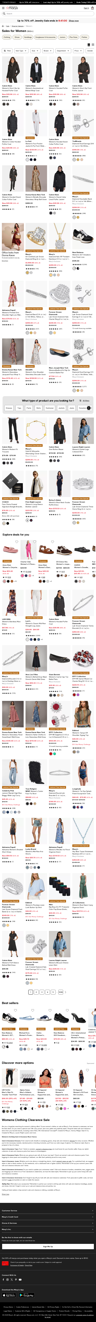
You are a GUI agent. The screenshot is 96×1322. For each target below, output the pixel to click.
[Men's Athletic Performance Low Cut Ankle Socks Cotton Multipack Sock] (28, 1078)
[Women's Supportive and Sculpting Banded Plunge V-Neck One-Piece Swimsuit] (63, 1078)
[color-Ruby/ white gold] (50, 753)
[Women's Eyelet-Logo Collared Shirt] (83, 431)
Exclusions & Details (17, 1265)
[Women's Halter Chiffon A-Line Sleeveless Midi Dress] (36, 714)
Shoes (17, 37)
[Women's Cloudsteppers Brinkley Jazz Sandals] (44, 1018)
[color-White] (27, 520)
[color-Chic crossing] (43, 1106)
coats (10, 1180)
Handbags (28, 37)
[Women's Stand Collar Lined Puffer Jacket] (59, 178)
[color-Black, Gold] (7, 523)
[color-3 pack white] (29, 1108)
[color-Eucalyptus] (61, 1108)
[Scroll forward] (89, 408)
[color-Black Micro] (73, 1049)
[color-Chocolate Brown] (58, 575)
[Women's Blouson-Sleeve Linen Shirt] (59, 944)
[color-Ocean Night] (54, 695)
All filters (86, 401)
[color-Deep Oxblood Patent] (76, 1049)
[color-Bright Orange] (39, 1106)
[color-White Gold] (74, 159)
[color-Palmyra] (7, 812)
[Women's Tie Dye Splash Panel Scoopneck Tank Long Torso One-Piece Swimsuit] (83, 772)
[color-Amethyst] (78, 694)
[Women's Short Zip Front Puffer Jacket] (83, 69)
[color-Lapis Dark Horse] (31, 639)
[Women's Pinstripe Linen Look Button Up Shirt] (36, 886)
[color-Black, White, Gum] (74, 268)
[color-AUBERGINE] (7, 976)
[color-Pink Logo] (79, 581)
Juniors (62, 37)
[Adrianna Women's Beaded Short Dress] (13, 831)
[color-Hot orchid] (64, 1108)
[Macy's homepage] (3, 26)
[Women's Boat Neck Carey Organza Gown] (83, 886)
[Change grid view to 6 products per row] (93, 44)
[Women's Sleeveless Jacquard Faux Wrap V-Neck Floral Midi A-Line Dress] (13, 351)
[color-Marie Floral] (22, 575)
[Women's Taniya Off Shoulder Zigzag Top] (83, 714)
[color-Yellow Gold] (78, 159)
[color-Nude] (31, 104)
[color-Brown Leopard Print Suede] (94, 575)
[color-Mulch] (7, 104)
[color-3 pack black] (25, 1108)
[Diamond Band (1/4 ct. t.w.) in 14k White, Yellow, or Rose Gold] (36, 294)
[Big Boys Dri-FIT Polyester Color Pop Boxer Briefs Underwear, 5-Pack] (59, 886)
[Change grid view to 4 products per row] (89, 44)
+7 (69, 575)
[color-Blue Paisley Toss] (26, 575)
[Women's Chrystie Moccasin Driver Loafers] (11, 550)
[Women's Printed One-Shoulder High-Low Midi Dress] (13, 294)
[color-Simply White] (27, 639)
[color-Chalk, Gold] (4, 523)
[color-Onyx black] (82, 1106)
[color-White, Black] (78, 268)
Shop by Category (18, 26)
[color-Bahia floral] (57, 1108)
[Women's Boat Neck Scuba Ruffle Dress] (59, 484)
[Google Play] (27, 1295)
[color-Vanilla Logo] (28, 1049)
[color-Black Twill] (27, 104)
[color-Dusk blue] (75, 1106)
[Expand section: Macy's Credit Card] (48, 1217)
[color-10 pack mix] (21, 1108)
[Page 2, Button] (65, 992)
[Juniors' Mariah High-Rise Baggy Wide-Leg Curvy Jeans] (13, 772)
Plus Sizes (73, 37)
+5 (33, 575)
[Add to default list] (16, 541)
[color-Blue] (78, 751)
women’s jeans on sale (63, 1161)
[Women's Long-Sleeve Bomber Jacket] (36, 484)
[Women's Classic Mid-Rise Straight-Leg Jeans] (36, 603)
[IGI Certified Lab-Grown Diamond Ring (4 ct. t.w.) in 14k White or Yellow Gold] (36, 236)
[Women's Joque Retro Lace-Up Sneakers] (64, 550)
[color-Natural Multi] (62, 575)
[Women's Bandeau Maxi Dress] (13, 603)
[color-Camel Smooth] (65, 575)
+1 (49, 1049)
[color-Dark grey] (11, 1111)
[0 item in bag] (92, 8)
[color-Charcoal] (7, 463)
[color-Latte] (79, 1106)
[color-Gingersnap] (93, 1045)
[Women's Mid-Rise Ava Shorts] (36, 831)
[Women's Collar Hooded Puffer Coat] (13, 123)
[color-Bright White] (31, 867)
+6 (42, 639)
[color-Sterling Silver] (50, 332)
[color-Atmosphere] (78, 104)
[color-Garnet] (74, 694)
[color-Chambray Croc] (21, 1049)
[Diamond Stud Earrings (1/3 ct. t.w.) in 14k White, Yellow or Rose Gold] (83, 351)
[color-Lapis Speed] (38, 639)
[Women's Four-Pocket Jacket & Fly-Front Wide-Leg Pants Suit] (36, 123)
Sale (7, 26)
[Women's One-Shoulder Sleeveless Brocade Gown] (36, 351)
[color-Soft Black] (34, 639)
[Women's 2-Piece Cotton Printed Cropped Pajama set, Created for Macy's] (28, 550)
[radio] (4, 104)
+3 (31, 1049)
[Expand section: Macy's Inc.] (48, 1229)
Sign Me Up (48, 1246)
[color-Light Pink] (4, 581)
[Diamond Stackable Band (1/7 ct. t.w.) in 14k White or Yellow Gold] (83, 178)
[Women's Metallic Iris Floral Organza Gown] (59, 831)
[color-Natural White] (27, 159)
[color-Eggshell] (54, 213)
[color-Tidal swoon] (78, 807)
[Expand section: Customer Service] (48, 1211)
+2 (51, 581)
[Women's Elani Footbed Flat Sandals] (46, 550)
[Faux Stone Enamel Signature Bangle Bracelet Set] (13, 484)
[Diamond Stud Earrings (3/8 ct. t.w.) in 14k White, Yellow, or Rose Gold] (83, 123)
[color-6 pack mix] (32, 1108)
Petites (84, 37)
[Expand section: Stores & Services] (48, 1223)
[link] (13, 95)
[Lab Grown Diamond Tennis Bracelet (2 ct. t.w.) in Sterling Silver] (83, 603)
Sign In (86, 8)
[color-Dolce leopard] (47, 1106)
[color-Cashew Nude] (58, 695)
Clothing (7, 37)
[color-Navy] (54, 157)
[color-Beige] (34, 803)
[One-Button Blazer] (59, 431)
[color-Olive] (74, 751)
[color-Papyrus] (62, 695)
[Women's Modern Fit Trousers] (13, 431)
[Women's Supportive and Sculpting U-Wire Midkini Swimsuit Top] (46, 1078)
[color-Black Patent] (80, 1049)
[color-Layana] (90, 1045)
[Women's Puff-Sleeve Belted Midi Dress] (13, 944)
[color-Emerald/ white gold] (54, 753)
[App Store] (9, 1295)
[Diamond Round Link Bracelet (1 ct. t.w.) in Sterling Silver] (59, 772)
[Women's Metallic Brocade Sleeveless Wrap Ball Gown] (36, 178)
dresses (72, 1141)
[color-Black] (4, 104)
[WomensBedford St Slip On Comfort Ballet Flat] (59, 351)
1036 (61, 992)
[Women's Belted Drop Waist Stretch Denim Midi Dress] (36, 658)
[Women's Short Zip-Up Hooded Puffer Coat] (13, 69)
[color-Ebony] (74, 104)
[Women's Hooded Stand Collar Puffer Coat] (59, 123)
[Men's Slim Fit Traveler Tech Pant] (10, 1078)
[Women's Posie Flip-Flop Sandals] (27, 1018)
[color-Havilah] (11, 812)
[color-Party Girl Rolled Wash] (34, 867)
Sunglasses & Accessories (45, 37)
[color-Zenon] (74, 807)
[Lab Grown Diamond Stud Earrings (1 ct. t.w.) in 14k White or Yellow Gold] (83, 294)
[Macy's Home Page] (12, 8)
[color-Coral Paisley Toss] (29, 575)
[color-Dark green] (7, 1111)
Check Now (28, 1265)
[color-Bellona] (15, 812)
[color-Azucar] (4, 812)
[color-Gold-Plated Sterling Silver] (54, 332)
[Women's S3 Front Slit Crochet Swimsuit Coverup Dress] (81, 1078)
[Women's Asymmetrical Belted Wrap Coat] (36, 69)
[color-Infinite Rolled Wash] (27, 867)
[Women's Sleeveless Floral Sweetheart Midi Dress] (13, 714)
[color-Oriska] (19, 812)
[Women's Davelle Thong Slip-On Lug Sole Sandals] (82, 550)
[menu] (3, 8)
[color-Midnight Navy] (31, 159)
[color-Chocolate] (31, 803)
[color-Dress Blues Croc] (24, 1049)
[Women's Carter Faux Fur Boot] (36, 772)
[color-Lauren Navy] (31, 520)
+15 (15, 581)
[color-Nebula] (81, 807)
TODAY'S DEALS (9, 2)
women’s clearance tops (44, 1149)
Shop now (74, 20)
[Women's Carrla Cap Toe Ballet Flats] (59, 658)
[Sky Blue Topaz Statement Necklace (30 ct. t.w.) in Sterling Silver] (83, 831)
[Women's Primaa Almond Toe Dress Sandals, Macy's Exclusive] (79, 1018)
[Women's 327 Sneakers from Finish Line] (83, 236)
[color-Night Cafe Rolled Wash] (38, 867)
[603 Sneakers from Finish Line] (61, 1018)
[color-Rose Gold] (81, 159)
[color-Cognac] (12, 581)
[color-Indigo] (11, 463)
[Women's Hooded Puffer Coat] (59, 69)
